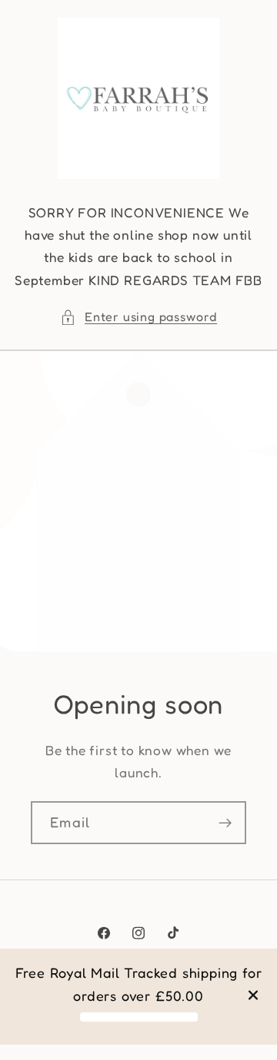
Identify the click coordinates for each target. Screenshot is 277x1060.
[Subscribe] (225, 822)
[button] (138, 316)
